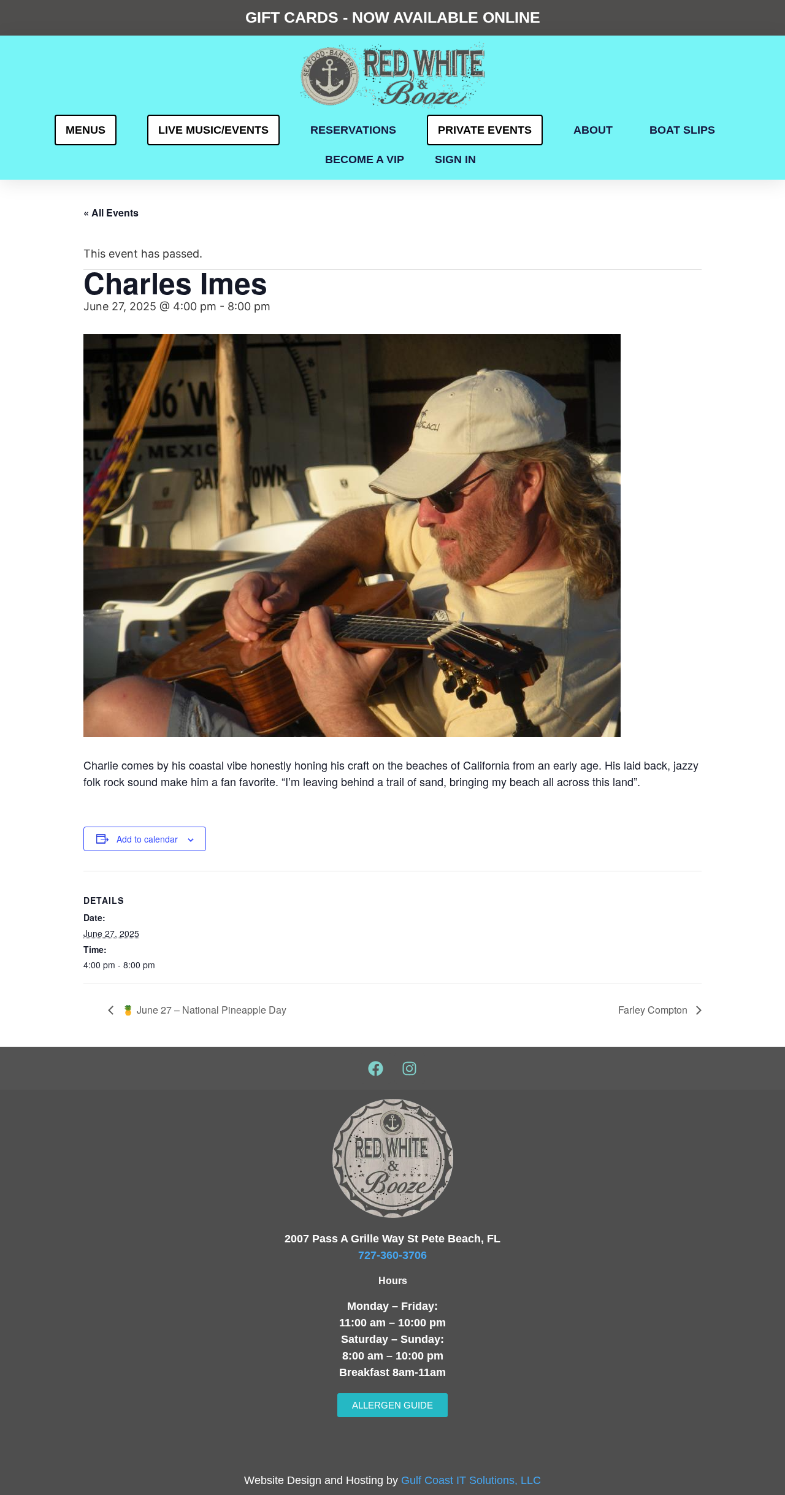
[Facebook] (376, 1068)
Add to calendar (147, 839)
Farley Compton (654, 1010)
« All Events (111, 212)
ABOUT (593, 130)
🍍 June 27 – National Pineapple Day (203, 1010)
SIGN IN (455, 159)
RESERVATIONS (353, 130)
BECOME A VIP (364, 159)
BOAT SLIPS (682, 130)
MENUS (85, 130)
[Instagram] (409, 1068)
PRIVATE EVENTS (485, 130)
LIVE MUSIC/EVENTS (213, 130)
